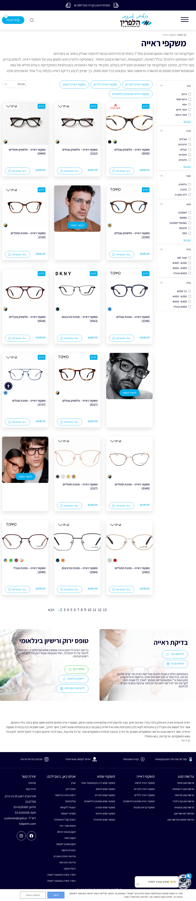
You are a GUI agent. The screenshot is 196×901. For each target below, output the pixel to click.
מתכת (183, 189)
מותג (188, 204)
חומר (188, 176)
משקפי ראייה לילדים (105, 84)
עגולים (183, 149)
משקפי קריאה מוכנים (144, 807)
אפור (184, 104)
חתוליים (183, 154)
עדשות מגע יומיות (185, 783)
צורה (188, 130)
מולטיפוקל (70, 801)
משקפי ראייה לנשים (74, 84)
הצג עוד (187, 121)
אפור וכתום (181, 114)
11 (94, 609)
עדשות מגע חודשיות (184, 795)
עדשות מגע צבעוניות (184, 807)
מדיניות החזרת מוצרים (64, 856)
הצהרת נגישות (68, 850)
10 (89, 609)
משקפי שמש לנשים (105, 789)
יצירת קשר (30, 789)
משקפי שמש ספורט (105, 807)
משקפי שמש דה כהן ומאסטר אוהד (98, 783)
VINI (184, 233)
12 (99, 609)
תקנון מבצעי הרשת (66, 832)
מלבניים (183, 159)
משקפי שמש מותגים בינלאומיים (99, 801)
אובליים (183, 139)
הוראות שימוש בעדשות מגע (180, 819)
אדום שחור (181, 99)
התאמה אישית (33, 895)
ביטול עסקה (69, 868)
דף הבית (182, 35)
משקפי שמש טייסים (105, 813)
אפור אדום (181, 109)
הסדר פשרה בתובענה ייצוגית (61, 874)
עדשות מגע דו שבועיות (183, 789)
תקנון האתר (69, 838)
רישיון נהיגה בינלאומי (65, 795)
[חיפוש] (31, 20)
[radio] (115, 142)
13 (105, 609)
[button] (183, 882)
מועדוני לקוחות (68, 813)
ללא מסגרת (181, 194)
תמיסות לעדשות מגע (184, 813)
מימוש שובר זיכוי (67, 825)
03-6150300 (21, 807)
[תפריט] (184, 19)
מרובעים (182, 144)
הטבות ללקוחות (67, 807)
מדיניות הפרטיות (67, 862)
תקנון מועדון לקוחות (65, 844)
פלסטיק (183, 184)
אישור (56, 895)
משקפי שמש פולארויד (104, 819)
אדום (184, 94)
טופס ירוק (70, 789)
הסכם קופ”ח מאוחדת (64, 819)
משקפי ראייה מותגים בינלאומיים (130, 94)
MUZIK (183, 228)
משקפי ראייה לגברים (137, 84)
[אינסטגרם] (21, 835)
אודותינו (32, 783)
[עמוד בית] (136, 20)
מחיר (188, 249)
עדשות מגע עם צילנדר (183, 801)
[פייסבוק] (31, 835)
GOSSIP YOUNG (178, 223)
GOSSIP (182, 212)
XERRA (183, 217)
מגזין (73, 783)
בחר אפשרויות (123, 171)
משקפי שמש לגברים (105, 795)
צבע (189, 85)
